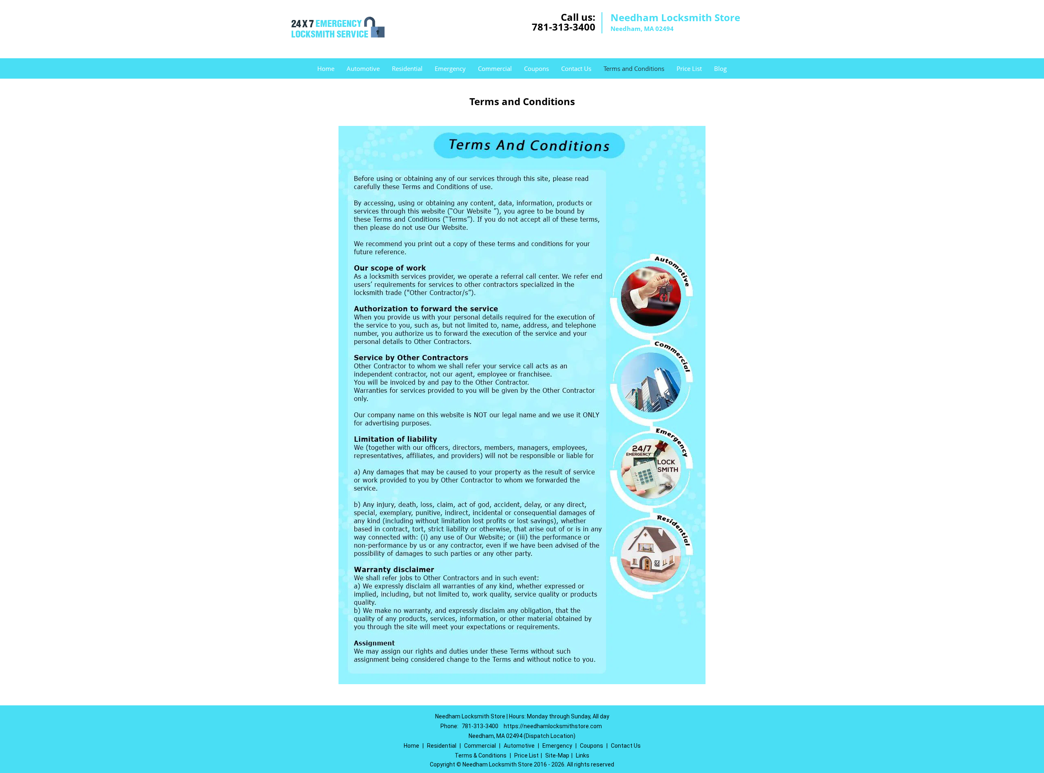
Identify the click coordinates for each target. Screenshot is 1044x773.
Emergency (450, 68)
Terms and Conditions (634, 68)
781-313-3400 (563, 26)
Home (325, 68)
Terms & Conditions (481, 755)
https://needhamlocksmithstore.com (553, 726)
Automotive (363, 68)
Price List (689, 68)
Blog (720, 68)
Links (582, 755)
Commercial (495, 68)
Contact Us (576, 68)
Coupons (536, 68)
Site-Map (557, 755)
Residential (407, 68)
